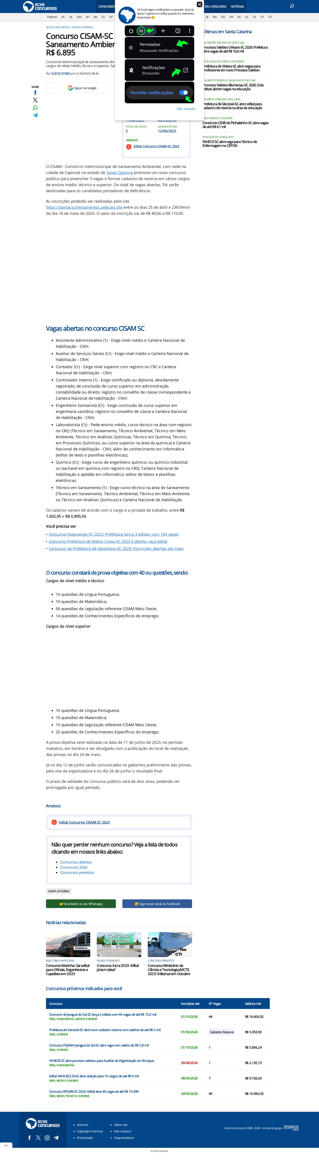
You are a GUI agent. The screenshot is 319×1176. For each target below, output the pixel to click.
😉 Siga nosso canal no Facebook (157, 904)
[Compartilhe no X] (35, 100)
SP (262, 17)
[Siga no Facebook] (29, 1137)
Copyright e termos (90, 1131)
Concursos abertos (76, 862)
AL (71, 17)
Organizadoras (124, 1138)
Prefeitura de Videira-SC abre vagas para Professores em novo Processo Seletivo (231, 68)
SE (254, 17)
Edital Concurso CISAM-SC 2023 (156, 146)
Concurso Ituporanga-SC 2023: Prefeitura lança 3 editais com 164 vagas (114, 534)
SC (247, 17)
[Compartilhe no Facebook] (35, 92)
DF (111, 17)
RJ (207, 17)
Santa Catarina (82, 27)
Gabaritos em (167, 126)
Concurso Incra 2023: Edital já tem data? (117, 967)
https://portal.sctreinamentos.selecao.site (84, 207)
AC (63, 17)
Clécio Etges (60, 73)
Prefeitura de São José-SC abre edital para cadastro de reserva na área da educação (232, 106)
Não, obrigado (186, 109)
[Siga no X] (38, 1137)
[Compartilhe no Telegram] (35, 115)
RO (223, 17)
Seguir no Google (85, 88)
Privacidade (85, 1138)
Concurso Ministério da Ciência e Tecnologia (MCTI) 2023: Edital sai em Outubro (169, 969)
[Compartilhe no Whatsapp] (35, 107)
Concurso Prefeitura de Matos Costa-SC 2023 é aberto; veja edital (108, 541)
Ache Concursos (57, 27)
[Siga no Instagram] (47, 1137)
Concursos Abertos (114, 6)
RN (215, 17)
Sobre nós (120, 1125)
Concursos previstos (77, 872)
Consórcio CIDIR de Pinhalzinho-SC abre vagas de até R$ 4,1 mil (235, 125)
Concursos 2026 (73, 867)
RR (231, 17)
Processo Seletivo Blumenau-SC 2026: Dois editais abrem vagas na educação (233, 87)
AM (79, 17)
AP (87, 17)
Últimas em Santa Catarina (227, 31)
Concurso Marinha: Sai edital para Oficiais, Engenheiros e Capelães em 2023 (67, 969)
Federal (52, 17)
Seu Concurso (215, 6)
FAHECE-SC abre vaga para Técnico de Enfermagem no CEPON (229, 144)
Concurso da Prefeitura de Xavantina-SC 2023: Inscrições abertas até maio (116, 548)
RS (239, 17)
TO (270, 17)
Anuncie (82, 1125)
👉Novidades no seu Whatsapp (80, 904)
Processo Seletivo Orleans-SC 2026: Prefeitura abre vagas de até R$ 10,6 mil (235, 49)
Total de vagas (136, 126)
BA (95, 17)
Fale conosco (122, 1131)
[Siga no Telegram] (56, 1137)
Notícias (237, 6)
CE (103, 17)
